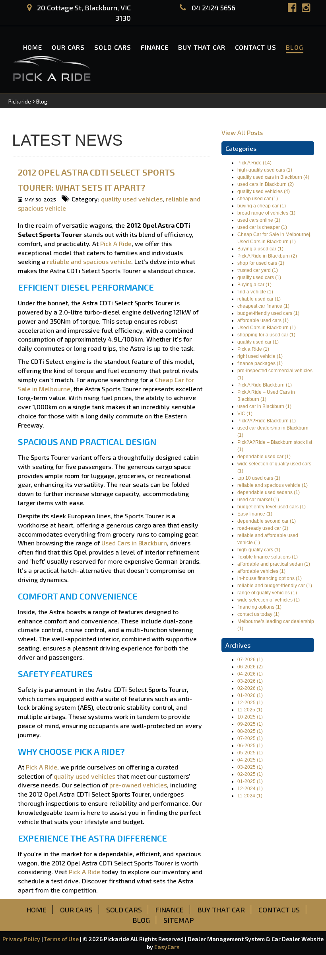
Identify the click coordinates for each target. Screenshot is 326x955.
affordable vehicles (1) (261, 571)
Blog (294, 47)
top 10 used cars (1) (258, 478)
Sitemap (178, 920)
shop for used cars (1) (260, 263)
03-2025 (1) (250, 767)
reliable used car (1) (259, 299)
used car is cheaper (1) (262, 227)
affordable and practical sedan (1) (273, 564)
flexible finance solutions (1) (267, 557)
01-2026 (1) (250, 695)
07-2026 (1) (250, 659)
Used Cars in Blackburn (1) (266, 327)
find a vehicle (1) (255, 292)
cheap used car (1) (257, 198)
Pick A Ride (116, 243)
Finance (155, 47)
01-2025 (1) (250, 781)
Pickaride (19, 101)
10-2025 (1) (250, 717)
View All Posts (242, 132)
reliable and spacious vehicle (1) (272, 485)
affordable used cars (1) (263, 320)
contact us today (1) (258, 614)
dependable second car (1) (266, 521)
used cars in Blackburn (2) (265, 184)
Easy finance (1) (254, 514)
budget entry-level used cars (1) (271, 507)
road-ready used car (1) (262, 528)
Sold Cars (112, 47)
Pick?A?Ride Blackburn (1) (266, 421)
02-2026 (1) (250, 688)
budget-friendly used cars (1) (268, 313)
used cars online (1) (258, 220)
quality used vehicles (132, 199)
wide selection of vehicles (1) (268, 600)
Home (32, 47)
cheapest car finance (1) (263, 306)
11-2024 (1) (249, 796)
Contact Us (255, 47)
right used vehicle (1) (260, 356)
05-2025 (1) (250, 753)
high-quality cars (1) (258, 550)
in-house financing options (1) (269, 578)
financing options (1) (259, 607)
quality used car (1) (258, 342)
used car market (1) (258, 499)
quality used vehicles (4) (263, 191)
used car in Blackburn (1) (264, 406)
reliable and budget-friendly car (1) (274, 585)
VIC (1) (244, 413)
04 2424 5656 (212, 7)
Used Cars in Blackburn (134, 543)
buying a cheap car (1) (261, 206)
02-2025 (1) (250, 774)
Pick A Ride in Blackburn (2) (267, 256)
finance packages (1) (260, 363)
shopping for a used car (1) (266, 335)
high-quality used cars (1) (264, 170)
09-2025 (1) (250, 724)
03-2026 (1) (250, 681)
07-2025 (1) (250, 738)
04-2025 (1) (250, 760)
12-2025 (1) (250, 702)
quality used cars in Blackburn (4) (273, 177)
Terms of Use (62, 938)
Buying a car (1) (254, 284)
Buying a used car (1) (260, 249)
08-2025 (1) (250, 731)
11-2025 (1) (249, 710)
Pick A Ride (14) (254, 163)
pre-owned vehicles (138, 785)
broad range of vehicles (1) (266, 213)
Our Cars (68, 47)
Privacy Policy (21, 938)
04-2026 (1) (250, 674)
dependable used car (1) (264, 456)
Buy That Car (201, 47)
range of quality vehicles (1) (267, 593)
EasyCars (167, 946)
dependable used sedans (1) (268, 492)
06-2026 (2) (250, 667)
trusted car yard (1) (257, 270)
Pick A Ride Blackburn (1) (264, 385)
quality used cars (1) (259, 277)
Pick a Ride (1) (253, 349)
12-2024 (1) (250, 788)
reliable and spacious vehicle (89, 261)
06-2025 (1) (250, 745)
